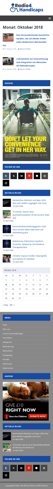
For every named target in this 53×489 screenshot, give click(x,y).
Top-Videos (7, 338)
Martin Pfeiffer (25, 49)
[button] (49, 18)
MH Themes (43, 486)
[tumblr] (6, 176)
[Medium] (21, 176)
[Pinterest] (29, 176)
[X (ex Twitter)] (13, 176)
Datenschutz (8, 368)
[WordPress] (44, 176)
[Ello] (37, 176)
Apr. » (12, 304)
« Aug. (5, 304)
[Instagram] (6, 183)
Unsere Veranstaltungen (13, 333)
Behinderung (8, 346)
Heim (5, 325)
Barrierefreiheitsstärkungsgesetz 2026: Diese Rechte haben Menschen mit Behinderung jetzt (29, 229)
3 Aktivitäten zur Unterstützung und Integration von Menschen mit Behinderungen (32, 62)
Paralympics (8, 355)
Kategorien (7, 342)
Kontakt (6, 359)
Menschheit (7, 351)
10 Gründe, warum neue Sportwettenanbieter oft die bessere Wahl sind (31, 214)
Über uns (6, 329)
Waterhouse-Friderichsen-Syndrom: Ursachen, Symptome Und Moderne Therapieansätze (28, 244)
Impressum (7, 363)
